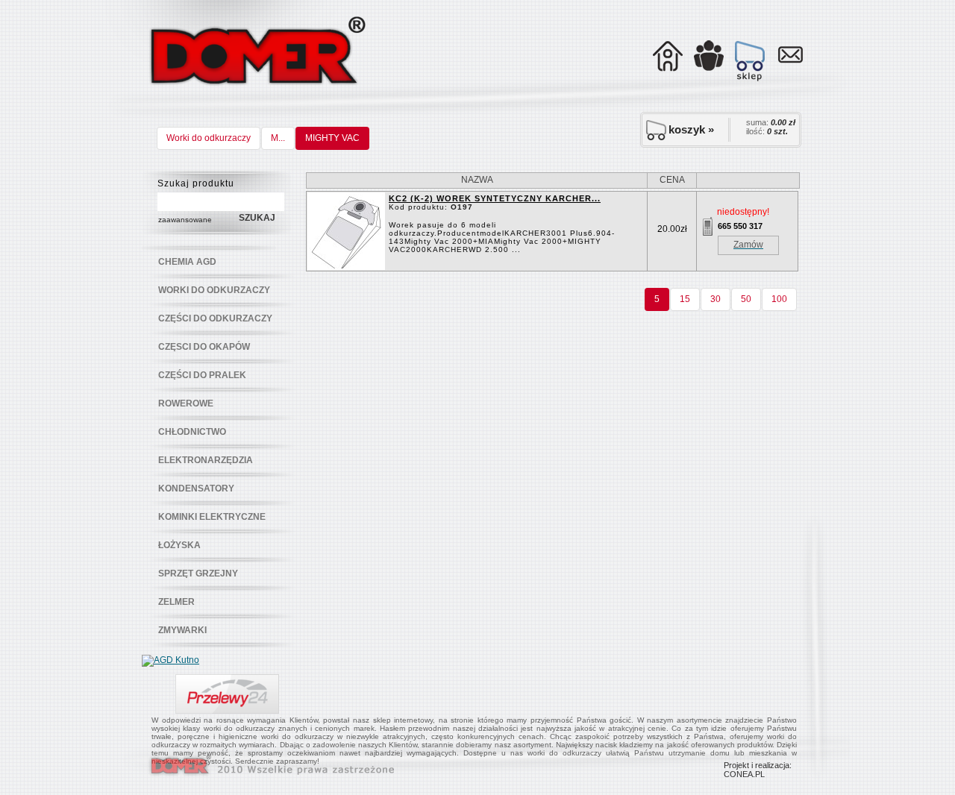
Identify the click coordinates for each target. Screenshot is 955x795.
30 (715, 299)
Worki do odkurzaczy (208, 138)
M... (278, 138)
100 (779, 299)
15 (685, 299)
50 (746, 299)
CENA (672, 180)
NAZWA (477, 180)
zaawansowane (185, 220)
